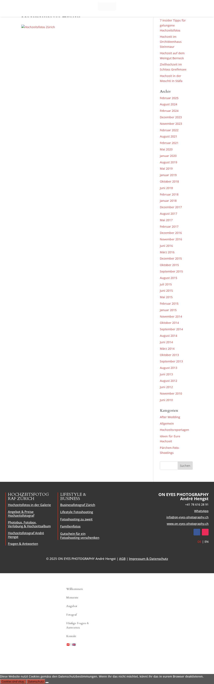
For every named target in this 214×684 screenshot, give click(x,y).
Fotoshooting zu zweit (76, 519)
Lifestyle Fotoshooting (76, 512)
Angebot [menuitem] (71, 606)
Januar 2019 (168, 175)
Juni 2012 (166, 387)
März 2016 (167, 252)
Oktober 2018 (169, 181)
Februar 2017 (169, 226)
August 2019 (168, 162)
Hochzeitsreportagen (174, 430)
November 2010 (171, 393)
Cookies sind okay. (13, 681)
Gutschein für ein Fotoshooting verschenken (79, 535)
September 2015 (171, 271)
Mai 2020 (166, 149)
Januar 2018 (168, 201)
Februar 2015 (169, 303)
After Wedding (170, 417)
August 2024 (168, 104)
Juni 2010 (166, 400)
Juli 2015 (166, 284)
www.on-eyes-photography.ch (188, 524)
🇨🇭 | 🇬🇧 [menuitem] (71, 645)
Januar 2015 (168, 310)
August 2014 (168, 336)
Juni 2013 (166, 374)
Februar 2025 (169, 98)
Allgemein (167, 423)
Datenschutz (36, 681)
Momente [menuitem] (72, 597)
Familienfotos (70, 526)
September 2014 (171, 329)
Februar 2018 (169, 194)
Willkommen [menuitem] (74, 589)
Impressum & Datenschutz (148, 559)
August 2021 (168, 136)
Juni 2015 (166, 291)
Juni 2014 (166, 342)
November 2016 (171, 239)
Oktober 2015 (169, 265)
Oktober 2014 (169, 323)
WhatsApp (201, 511)
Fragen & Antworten (23, 543)
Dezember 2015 (171, 258)
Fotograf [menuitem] (71, 615)
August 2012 (168, 381)
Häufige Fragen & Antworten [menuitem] (77, 625)
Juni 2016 (166, 246)
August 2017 (168, 214)
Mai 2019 (166, 168)
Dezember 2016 (171, 233)
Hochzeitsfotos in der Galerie (29, 505)
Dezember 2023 (171, 117)
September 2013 (171, 361)
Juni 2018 (166, 188)
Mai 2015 (166, 297)
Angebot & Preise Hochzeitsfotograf (21, 513)
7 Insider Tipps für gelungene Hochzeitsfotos (173, 25)
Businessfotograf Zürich (77, 505)
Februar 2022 (169, 130)
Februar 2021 (169, 143)
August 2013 (168, 368)
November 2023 (171, 124)
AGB (122, 559)
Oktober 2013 (169, 355)
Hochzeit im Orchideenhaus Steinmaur (171, 42)
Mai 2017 (166, 220)
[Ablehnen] (47, 682)
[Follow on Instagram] (205, 532)
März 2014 (167, 349)
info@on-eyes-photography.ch (187, 517)
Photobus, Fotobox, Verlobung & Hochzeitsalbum (29, 524)
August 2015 (168, 278)
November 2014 (171, 316)
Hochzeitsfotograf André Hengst (26, 535)
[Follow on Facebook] (197, 532)
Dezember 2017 (171, 207)
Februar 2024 (169, 111)
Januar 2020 (168, 156)
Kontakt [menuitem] (71, 636)
